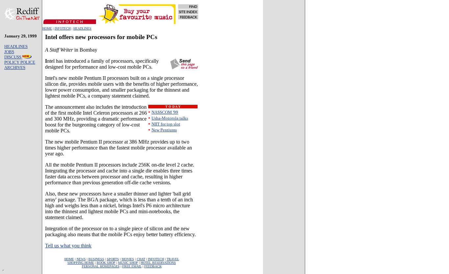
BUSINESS (96, 259)
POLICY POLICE (19, 62)
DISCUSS (13, 57)
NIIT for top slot (166, 124)
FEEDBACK (153, 266)
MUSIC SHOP (128, 262)
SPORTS (113, 259)
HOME (47, 28)
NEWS (81, 259)
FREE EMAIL (132, 266)
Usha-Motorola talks (170, 118)
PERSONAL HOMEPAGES (101, 266)
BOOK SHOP (106, 262)
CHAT (141, 259)
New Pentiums (164, 129)
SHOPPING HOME (80, 262)
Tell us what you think (68, 245)
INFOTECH (63, 28)
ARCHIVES (14, 67)
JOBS (9, 51)
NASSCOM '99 (165, 112)
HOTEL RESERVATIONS (158, 262)
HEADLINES (82, 28)
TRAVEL (173, 259)
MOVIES (128, 259)
